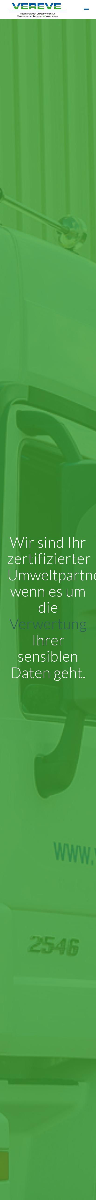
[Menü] (86, 9)
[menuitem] (86, 9)
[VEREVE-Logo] (39, 9)
